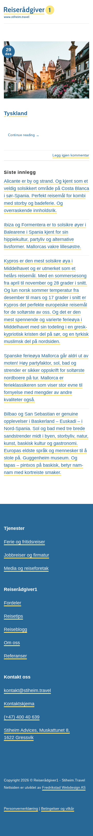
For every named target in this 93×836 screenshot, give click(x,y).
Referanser (15, 656)
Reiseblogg (15, 629)
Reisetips (13, 616)
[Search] (76, 11)
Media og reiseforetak (26, 568)
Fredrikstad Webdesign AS (64, 787)
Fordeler (12, 602)
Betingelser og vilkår (57, 808)
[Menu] (85, 11)
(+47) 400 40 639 (22, 717)
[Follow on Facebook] (7, 768)
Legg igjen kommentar (70, 155)
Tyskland (15, 113)
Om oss (12, 642)
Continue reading (23, 135)
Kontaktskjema (19, 703)
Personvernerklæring (21, 808)
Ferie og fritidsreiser (24, 541)
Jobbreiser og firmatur (26, 555)
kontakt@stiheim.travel (27, 690)
